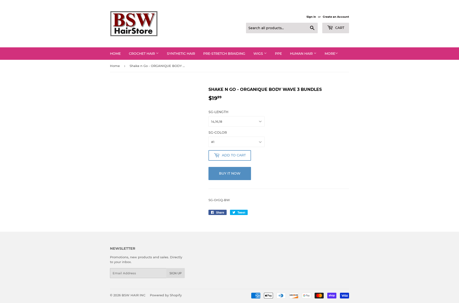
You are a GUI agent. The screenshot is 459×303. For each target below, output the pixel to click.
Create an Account (336, 16)
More (330, 53)
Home (115, 53)
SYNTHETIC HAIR (181, 53)
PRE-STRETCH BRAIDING (224, 53)
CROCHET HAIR (142, 53)
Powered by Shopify (166, 295)
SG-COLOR (217, 132)
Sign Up (175, 273)
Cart (339, 28)
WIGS (258, 53)
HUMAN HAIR (302, 53)
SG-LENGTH (218, 112)
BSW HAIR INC (133, 295)
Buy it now (229, 173)
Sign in (311, 16)
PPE (278, 53)
